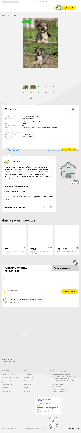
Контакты (27, 391)
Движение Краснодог (9, 381)
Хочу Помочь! (69, 291)
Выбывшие (9, 15)
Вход (71, 1)
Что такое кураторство (10, 377)
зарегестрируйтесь (62, 150)
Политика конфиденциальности (10, 428)
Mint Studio (76, 428)
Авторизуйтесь (51, 150)
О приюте (5, 370)
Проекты (5, 387)
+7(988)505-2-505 (30, 2)
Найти (21, 1)
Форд (33, 249)
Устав (44, 428)
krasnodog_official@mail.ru (48, 408)
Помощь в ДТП (7, 384)
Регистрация (78, 1)
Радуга (26, 387)
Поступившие (28, 381)
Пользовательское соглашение (31, 428)
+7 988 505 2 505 (13, 150)
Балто (6, 249)
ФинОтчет (52, 428)
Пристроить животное (9, 374)
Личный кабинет (29, 377)
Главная (4, 15)
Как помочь (6, 391)
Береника (61, 249)
